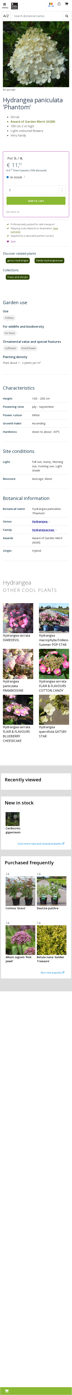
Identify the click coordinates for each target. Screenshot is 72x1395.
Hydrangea (40, 521)
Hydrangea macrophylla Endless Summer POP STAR (53, 640)
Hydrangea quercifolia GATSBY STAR (53, 731)
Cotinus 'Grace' (16, 908)
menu (5, 7)
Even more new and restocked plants (40, 843)
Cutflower (10, 348)
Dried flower (29, 348)
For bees (10, 333)
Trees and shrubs (17, 277)
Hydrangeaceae (43, 530)
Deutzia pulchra (47, 908)
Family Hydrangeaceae (49, 260)
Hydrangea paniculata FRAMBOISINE (13, 686)
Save (13, 241)
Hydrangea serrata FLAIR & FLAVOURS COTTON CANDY (52, 686)
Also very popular (51, 972)
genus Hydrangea (17, 260)
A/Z (6, 16)
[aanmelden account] (59, 5)
